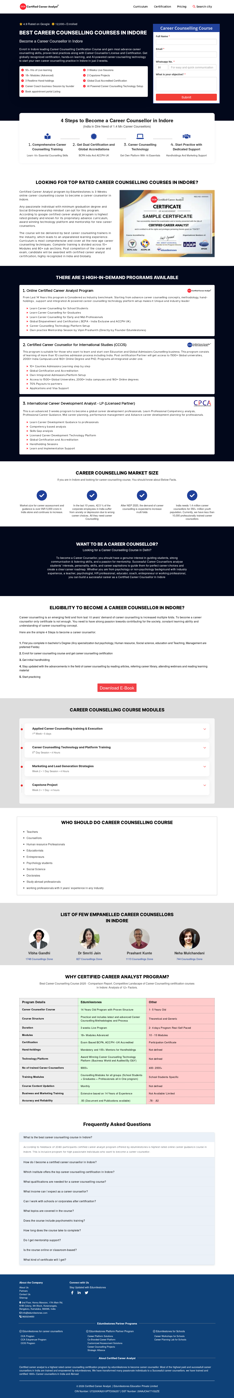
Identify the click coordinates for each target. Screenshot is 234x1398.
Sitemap (23, 1297)
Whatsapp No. (165, 61)
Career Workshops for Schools (169, 1336)
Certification (162, 6)
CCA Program (27, 1336)
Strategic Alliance (96, 1350)
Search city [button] (203, 6)
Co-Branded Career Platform (101, 1339)
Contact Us (24, 1294)
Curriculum (140, 6)
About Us (24, 1287)
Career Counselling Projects (101, 1346)
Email (160, 49)
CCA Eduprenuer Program (33, 1339)
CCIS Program (28, 1343)
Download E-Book (117, 688)
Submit (186, 97)
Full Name (163, 36)
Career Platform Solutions (100, 1336)
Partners (23, 1290)
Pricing (182, 6)
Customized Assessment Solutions (105, 1343)
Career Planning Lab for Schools (170, 1339)
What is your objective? (171, 74)
